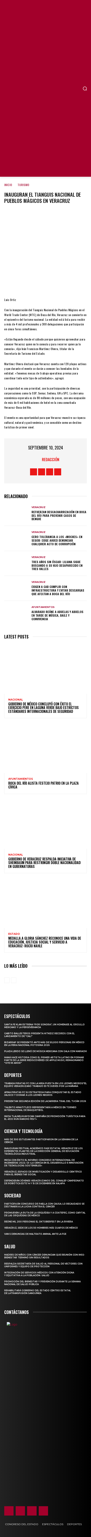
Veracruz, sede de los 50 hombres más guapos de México (41, 1227)
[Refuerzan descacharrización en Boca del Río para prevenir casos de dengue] (16, 514)
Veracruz (39, 507)
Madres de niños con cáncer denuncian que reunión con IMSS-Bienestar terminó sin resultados (44, 1256)
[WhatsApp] (58, 284)
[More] (70, 284)
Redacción (50, 459)
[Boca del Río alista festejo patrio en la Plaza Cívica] (45, 748)
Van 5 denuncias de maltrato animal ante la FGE (35, 1234)
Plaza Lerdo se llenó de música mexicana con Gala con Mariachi (45, 1051)
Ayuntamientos (43, 607)
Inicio (8, 184)
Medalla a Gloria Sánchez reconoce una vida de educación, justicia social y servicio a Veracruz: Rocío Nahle (44, 942)
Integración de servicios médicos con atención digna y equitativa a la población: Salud (39, 1274)
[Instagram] (41, 471)
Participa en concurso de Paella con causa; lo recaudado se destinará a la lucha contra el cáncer (44, 1205)
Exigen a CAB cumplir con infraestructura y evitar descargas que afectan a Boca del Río (58, 590)
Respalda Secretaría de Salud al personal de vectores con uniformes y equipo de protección (43, 1265)
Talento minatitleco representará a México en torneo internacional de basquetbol (40, 1109)
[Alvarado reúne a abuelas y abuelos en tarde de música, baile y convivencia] (16, 613)
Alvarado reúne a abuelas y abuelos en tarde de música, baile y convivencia (57, 615)
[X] (32, 284)
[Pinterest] (45, 284)
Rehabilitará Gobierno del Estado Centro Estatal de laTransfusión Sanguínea (37, 1292)
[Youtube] (57, 471)
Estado (14, 934)
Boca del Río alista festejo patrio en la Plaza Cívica (43, 785)
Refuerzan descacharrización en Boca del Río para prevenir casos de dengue (59, 515)
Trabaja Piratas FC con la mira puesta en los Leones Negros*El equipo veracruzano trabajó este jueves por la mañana (45, 1085)
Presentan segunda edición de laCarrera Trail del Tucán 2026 (45, 1101)
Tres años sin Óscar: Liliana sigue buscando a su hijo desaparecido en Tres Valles (57, 565)
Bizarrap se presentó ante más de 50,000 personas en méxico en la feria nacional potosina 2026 (44, 1044)
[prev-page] (7, 980)
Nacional (15, 699)
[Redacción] (36, 459)
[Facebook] (20, 284)
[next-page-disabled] (13, 980)
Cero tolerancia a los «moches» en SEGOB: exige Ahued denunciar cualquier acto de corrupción (57, 540)
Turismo (23, 184)
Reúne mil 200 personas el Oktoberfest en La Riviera (38, 1221)
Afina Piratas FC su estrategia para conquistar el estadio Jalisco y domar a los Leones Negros (42, 1093)
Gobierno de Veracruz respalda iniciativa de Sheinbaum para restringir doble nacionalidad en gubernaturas (44, 862)
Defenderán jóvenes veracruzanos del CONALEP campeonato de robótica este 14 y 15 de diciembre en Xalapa (44, 1182)
